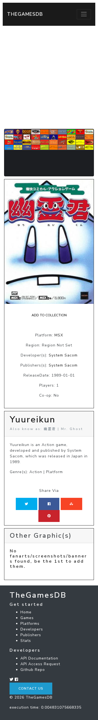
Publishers (30, 635)
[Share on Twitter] (26, 504)
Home (26, 612)
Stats (25, 640)
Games (27, 617)
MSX (58, 335)
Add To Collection (49, 315)
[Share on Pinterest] (49, 516)
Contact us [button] (31, 688)
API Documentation (39, 658)
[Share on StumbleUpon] (71, 504)
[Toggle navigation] (84, 14)
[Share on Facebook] (49, 504)
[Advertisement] (49, 77)
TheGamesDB (25, 14)
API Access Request (40, 664)
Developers (31, 629)
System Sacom (63, 355)
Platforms (29, 623)
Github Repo (32, 669)
